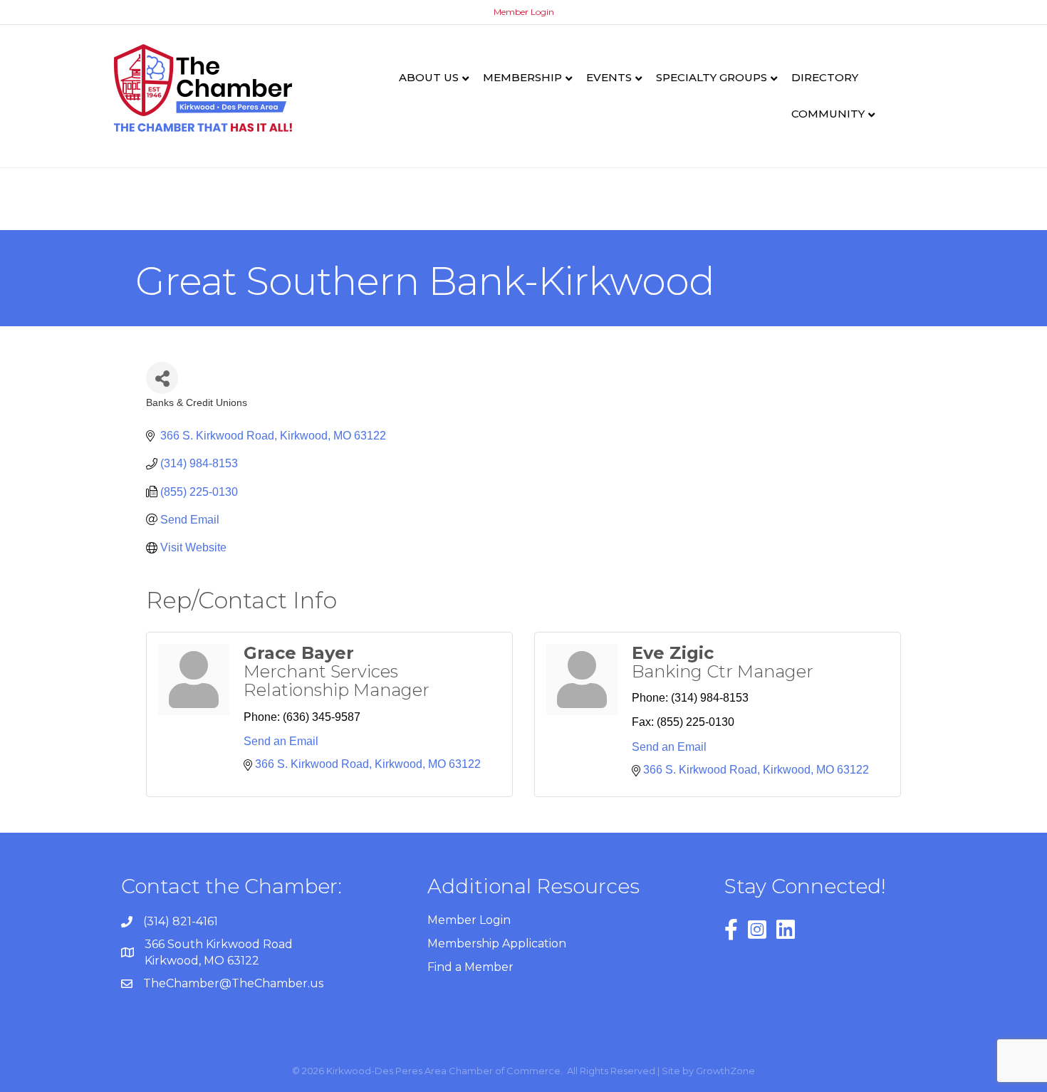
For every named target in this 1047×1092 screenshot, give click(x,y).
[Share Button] (162, 378)
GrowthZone (725, 1070)
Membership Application (496, 943)
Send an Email (281, 741)
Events (609, 77)
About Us (429, 77)
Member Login (524, 11)
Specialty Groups (711, 77)
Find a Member (470, 967)
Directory (824, 77)
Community (828, 113)
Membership (522, 77)
